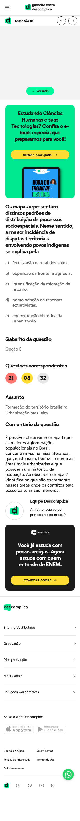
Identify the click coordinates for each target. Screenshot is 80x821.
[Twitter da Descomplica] (30, 786)
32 (43, 378)
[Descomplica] (16, 609)
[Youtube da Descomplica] (41, 786)
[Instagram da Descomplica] (53, 786)
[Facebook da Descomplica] (18, 786)
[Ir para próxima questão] (72, 20)
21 (11, 378)
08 (27, 378)
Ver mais (42, 91)
